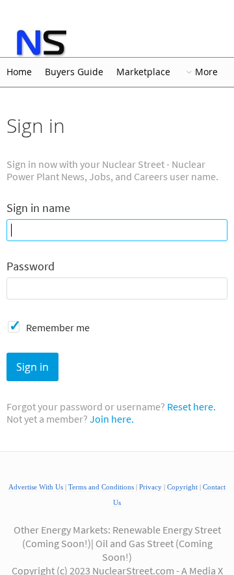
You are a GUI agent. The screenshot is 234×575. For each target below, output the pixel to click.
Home (19, 72)
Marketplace (143, 72)
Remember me (58, 327)
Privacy (150, 487)
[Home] (40, 43)
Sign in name (38, 208)
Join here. (112, 418)
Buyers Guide (74, 72)
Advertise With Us (35, 487)
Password (30, 267)
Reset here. (191, 406)
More (206, 72)
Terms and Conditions (101, 487)
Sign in (32, 367)
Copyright (182, 487)
